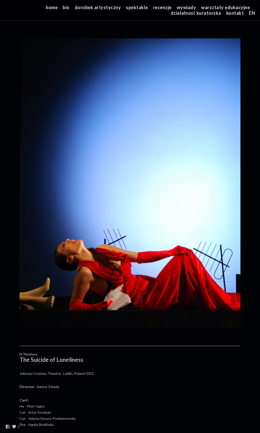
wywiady (186, 7)
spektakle (137, 7)
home (52, 7)
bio (66, 7)
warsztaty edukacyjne (225, 7)
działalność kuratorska (196, 13)
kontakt (235, 13)
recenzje (162, 7)
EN (252, 13)
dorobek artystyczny (98, 7)
